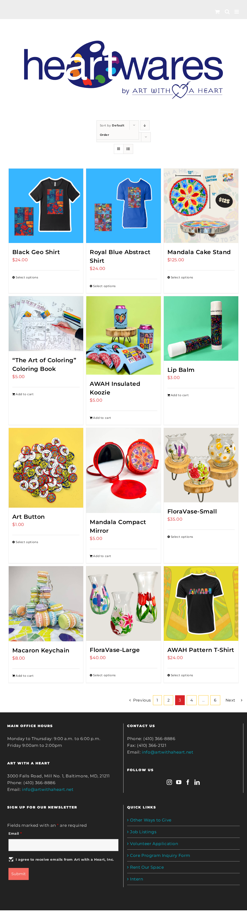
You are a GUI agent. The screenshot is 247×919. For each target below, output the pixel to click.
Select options (27, 277)
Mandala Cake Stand (199, 252)
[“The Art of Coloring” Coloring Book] (46, 323)
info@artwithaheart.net (47, 789)
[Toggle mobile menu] (237, 11)
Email (15, 833)
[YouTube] (179, 782)
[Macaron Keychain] (46, 603)
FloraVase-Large (115, 649)
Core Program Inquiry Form (160, 855)
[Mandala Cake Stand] (201, 206)
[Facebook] (188, 782)
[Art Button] (46, 468)
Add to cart (25, 394)
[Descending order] (145, 125)
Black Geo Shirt (36, 252)
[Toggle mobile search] (227, 11)
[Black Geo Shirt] (46, 206)
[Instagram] (169, 782)
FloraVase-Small (192, 511)
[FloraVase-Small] (201, 465)
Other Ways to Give (151, 820)
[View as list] (128, 149)
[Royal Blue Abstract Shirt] (123, 206)
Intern (136, 879)
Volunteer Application (154, 843)
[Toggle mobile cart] (217, 11)
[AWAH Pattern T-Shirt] (201, 603)
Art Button (28, 516)
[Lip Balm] (201, 328)
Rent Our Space (147, 867)
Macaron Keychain (40, 650)
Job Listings (143, 831)
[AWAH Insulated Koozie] (123, 335)
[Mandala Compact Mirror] (123, 470)
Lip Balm (181, 369)
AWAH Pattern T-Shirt (200, 649)
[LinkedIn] (197, 782)
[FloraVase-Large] (123, 603)
